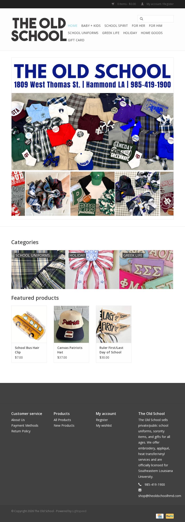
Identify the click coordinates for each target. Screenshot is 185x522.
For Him (155, 25)
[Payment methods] (159, 516)
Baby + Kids (91, 25)
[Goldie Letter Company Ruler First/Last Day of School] (114, 324)
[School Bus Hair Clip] (29, 324)
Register (102, 420)
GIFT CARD (76, 40)
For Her (138, 25)
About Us (18, 420)
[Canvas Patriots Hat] (71, 324)
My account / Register (160, 4)
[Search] (141, 19)
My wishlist (104, 425)
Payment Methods (24, 425)
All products (62, 420)
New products (64, 425)
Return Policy (20, 431)
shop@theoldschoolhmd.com (159, 496)
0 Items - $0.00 (126, 4)
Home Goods (152, 33)
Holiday (130, 33)
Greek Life (110, 33)
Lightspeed (79, 511)
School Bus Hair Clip (27, 350)
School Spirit (116, 25)
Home (72, 25)
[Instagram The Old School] (100, 393)
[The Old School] (39, 29)
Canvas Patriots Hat (69, 350)
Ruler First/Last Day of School (111, 350)
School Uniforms (83, 33)
